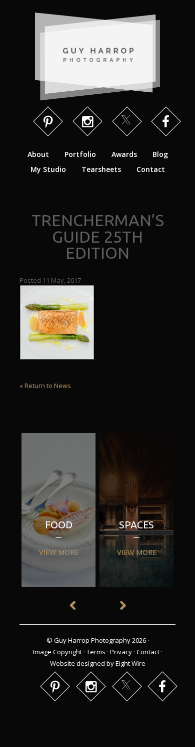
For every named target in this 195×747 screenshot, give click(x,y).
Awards (124, 154)
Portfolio (80, 154)
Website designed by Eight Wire (98, 663)
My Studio (48, 169)
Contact (150, 169)
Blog (160, 154)
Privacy (121, 651)
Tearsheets (101, 169)
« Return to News (45, 385)
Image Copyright (57, 651)
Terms (96, 651)
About (38, 154)
